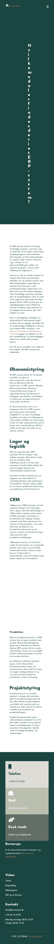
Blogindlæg (10, 885)
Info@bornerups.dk (14, 910)
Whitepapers (11, 890)
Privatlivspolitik (35, 936)
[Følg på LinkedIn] (12, 865)
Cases (8, 880)
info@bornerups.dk (17, 808)
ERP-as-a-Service (13, 895)
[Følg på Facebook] (6, 865)
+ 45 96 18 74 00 (13, 914)
